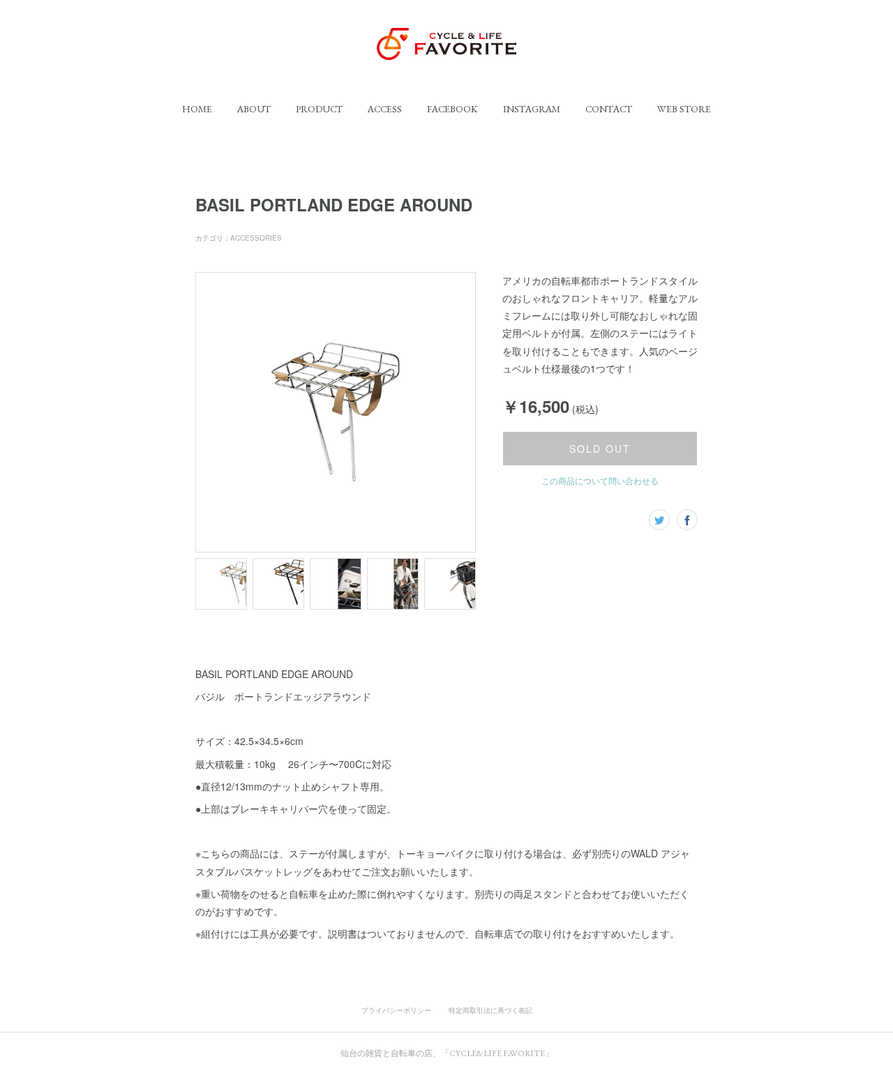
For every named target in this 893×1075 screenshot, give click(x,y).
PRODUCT (319, 109)
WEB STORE (684, 109)
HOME (197, 109)
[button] (197, 109)
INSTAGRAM (531, 109)
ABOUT (254, 109)
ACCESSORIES (256, 238)
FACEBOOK (452, 109)
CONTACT (608, 109)
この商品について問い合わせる (600, 480)
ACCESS (385, 109)
